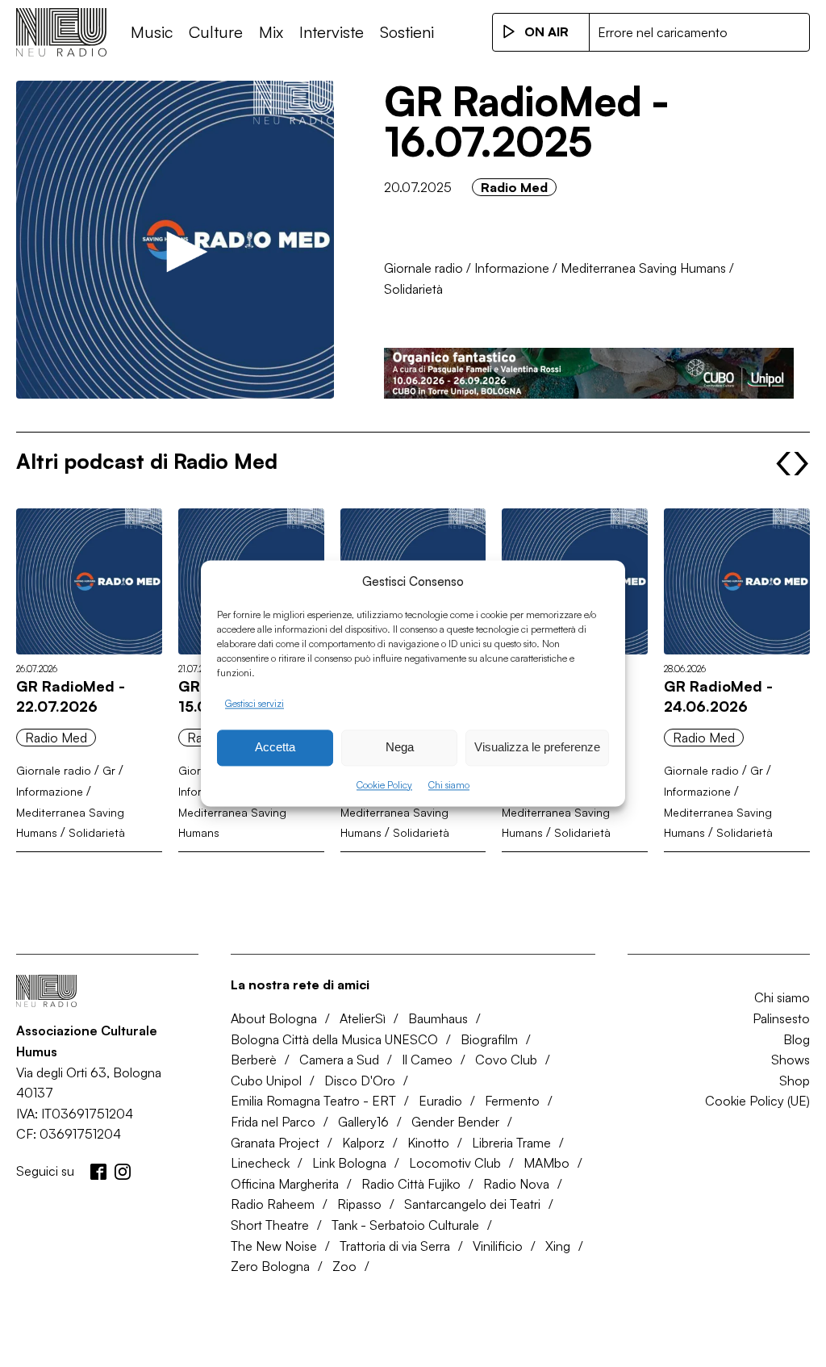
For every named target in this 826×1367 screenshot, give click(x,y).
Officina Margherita (285, 1184)
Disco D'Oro (359, 1080)
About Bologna (274, 1018)
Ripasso (359, 1204)
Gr (108, 770)
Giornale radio (423, 268)
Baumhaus (438, 1018)
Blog (796, 1039)
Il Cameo (427, 1059)
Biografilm (489, 1039)
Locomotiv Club (455, 1163)
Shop (794, 1080)
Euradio (440, 1101)
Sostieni (407, 32)
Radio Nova (516, 1184)
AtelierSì (363, 1018)
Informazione (511, 268)
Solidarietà (413, 289)
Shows (790, 1059)
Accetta (275, 748)
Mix (271, 32)
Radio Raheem (273, 1204)
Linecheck (260, 1163)
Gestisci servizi (254, 703)
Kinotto (428, 1143)
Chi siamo (448, 785)
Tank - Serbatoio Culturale (405, 1225)
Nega (400, 748)
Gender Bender (455, 1122)
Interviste (331, 32)
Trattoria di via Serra (395, 1246)
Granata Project (275, 1143)
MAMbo (546, 1163)
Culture (216, 32)
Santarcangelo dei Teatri (472, 1204)
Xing (557, 1246)
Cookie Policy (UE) (757, 1101)
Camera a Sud (339, 1059)
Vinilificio (498, 1246)
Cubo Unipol (266, 1080)
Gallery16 (363, 1122)
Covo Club (506, 1059)
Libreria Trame (511, 1143)
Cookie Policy (384, 785)
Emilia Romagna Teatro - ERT (313, 1101)
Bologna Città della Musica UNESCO (334, 1039)
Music (152, 32)
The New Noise (274, 1246)
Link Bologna (349, 1163)
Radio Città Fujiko (411, 1184)
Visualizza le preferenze (537, 748)
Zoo (344, 1266)
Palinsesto (781, 1018)
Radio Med (514, 187)
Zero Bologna (270, 1266)
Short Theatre (270, 1225)
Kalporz (363, 1143)
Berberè (254, 1059)
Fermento (512, 1101)
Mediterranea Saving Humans (643, 268)
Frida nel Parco (273, 1122)
